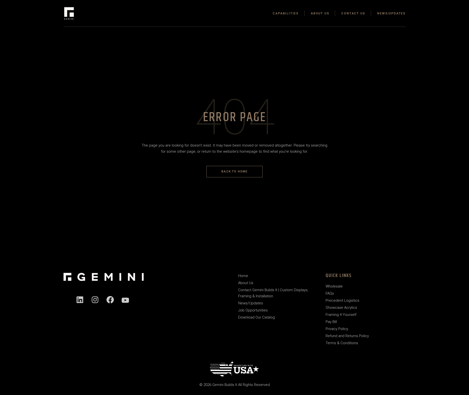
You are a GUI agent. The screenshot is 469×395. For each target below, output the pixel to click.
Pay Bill (331, 322)
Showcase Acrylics (341, 307)
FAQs (330, 293)
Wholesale (334, 286)
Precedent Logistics (342, 300)
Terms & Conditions (342, 343)
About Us (245, 283)
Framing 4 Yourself (341, 314)
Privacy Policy (337, 329)
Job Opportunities (253, 310)
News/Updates (250, 303)
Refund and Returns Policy (347, 336)
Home (243, 276)
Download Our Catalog (256, 317)
